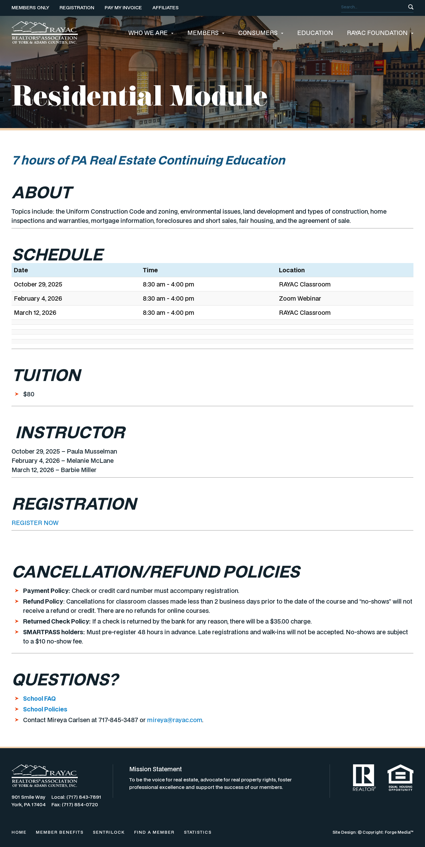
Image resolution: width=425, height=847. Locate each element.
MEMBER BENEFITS (60, 832)
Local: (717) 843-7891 (76, 797)
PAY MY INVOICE (123, 7)
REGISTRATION (77, 7)
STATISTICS (198, 832)
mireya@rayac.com (174, 720)
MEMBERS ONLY (30, 7)
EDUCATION (315, 33)
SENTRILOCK (109, 832)
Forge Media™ (399, 832)
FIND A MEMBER (154, 832)
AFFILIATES (165, 7)
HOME (19, 832)
